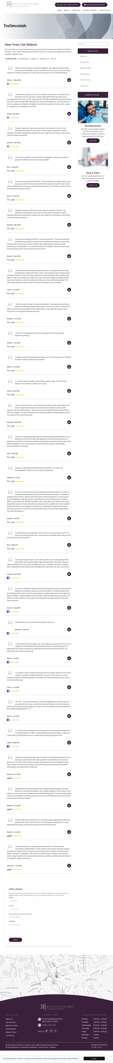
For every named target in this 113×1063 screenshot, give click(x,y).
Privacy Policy (43, 1047)
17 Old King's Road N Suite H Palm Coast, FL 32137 (52, 1020)
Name (11, 897)
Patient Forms (85, 80)
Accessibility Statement (28, 1047)
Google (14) (34, 59)
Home (59, 10)
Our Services (84, 62)
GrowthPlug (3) (23, 59)
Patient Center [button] (89, 10)
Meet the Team (85, 68)
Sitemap (53, 1047)
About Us (83, 56)
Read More (93, 141)
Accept (94, 1058)
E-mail (11, 905)
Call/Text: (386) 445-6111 (68, 5)
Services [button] (76, 10)
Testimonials (84, 74)
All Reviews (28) (11, 59)
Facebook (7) (44, 59)
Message (12, 921)
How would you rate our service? (20, 914)
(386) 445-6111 (49, 1025)
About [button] (66, 10)
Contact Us (104, 10)
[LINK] (2, 955)
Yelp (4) (53, 59)
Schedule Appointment (95, 4)
